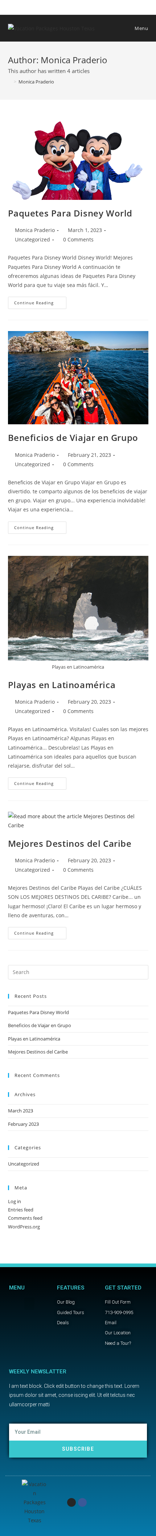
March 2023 (20, 1110)
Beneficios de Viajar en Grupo (73, 437)
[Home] (10, 81)
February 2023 (23, 1124)
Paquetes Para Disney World (70, 213)
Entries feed (20, 1209)
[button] (29, 1304)
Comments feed (25, 1218)
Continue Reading (40, 301)
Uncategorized (32, 239)
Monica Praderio (35, 230)
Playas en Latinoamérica (62, 685)
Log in (14, 1201)
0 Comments (78, 239)
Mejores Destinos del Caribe (70, 843)
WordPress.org (24, 1226)
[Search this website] (78, 971)
